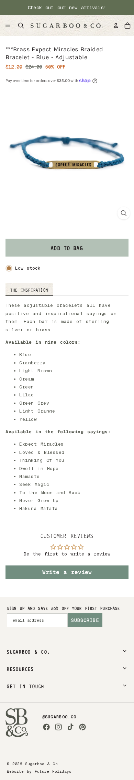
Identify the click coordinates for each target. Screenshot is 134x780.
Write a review (67, 572)
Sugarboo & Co (41, 763)
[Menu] (8, 25)
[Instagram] (58, 727)
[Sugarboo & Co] (66, 25)
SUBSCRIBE (85, 620)
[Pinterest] (82, 727)
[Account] (116, 25)
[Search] (21, 25)
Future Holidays (53, 771)
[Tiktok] (70, 727)
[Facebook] (46, 727)
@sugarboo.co (59, 717)
